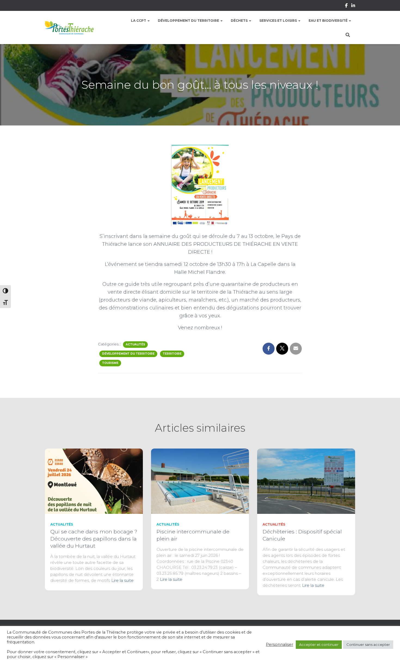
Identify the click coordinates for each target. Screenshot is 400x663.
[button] (148, 21)
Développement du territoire (189, 21)
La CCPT (139, 21)
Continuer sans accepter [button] (368, 644)
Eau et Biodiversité (328, 21)
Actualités (135, 344)
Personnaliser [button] (279, 644)
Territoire (172, 353)
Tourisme (110, 363)
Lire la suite (122, 580)
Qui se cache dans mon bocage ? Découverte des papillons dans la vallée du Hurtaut (93, 539)
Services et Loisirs (278, 21)
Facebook (346, 6)
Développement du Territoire (128, 353)
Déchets (239, 21)
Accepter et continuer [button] (319, 644)
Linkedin (353, 6)
